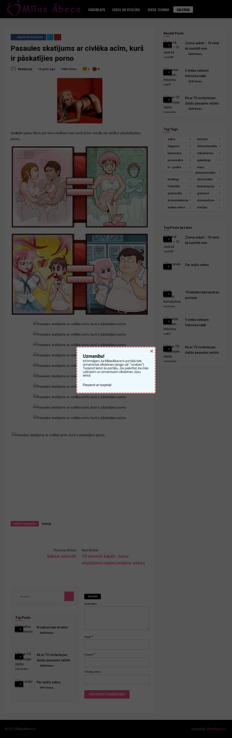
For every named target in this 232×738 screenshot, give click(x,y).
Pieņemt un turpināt (97, 385)
